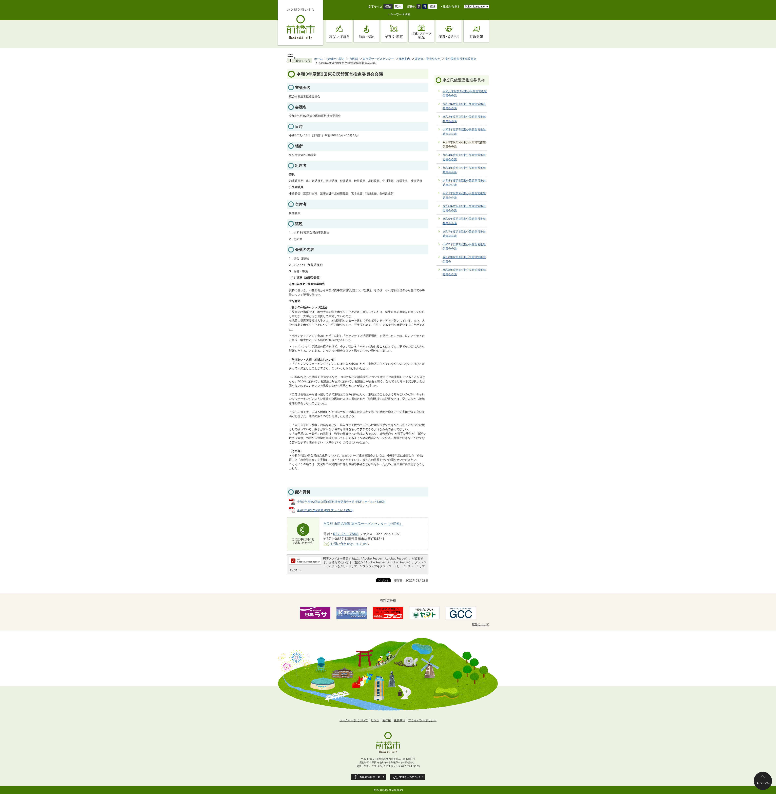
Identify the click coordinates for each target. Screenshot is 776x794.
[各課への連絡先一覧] (368, 777)
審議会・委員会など (427, 58)
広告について (480, 624)
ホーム (318, 58)
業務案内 (404, 58)
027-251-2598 (345, 534)
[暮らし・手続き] (339, 31)
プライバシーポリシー (422, 720)
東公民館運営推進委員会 (460, 58)
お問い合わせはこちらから (349, 544)
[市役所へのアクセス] (407, 777)
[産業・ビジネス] (449, 31)
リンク (375, 720)
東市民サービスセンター (378, 58)
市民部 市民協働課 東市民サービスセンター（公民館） (363, 524)
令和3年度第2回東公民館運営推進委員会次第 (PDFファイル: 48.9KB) (341, 501)
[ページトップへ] (763, 781)
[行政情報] (476, 31)
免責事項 (399, 720)
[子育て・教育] (394, 31)
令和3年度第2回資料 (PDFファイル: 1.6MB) (325, 510)
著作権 (386, 720)
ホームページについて (354, 720)
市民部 (353, 58)
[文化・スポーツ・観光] (421, 31)
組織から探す (451, 6)
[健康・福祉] (366, 31)
